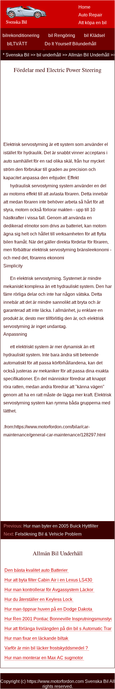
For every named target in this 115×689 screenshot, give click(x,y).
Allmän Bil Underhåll (88, 55)
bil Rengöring (61, 35)
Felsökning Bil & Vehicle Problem (49, 534)
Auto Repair (90, 15)
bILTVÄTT (17, 43)
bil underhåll (49, 55)
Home (84, 7)
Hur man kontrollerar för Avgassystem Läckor (49, 589)
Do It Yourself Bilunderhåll (70, 43)
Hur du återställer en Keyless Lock (38, 599)
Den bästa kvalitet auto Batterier (36, 570)
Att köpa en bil (92, 22)
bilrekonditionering (21, 35)
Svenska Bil (17, 55)
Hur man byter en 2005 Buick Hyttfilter (61, 526)
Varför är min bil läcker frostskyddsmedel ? (46, 648)
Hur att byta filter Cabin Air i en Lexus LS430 (48, 580)
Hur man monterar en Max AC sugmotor (44, 657)
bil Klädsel (94, 35)
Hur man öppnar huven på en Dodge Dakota (48, 609)
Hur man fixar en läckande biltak (36, 638)
